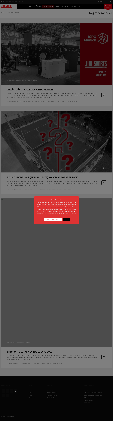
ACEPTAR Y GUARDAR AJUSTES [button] (53, 219)
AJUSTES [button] (66, 219)
